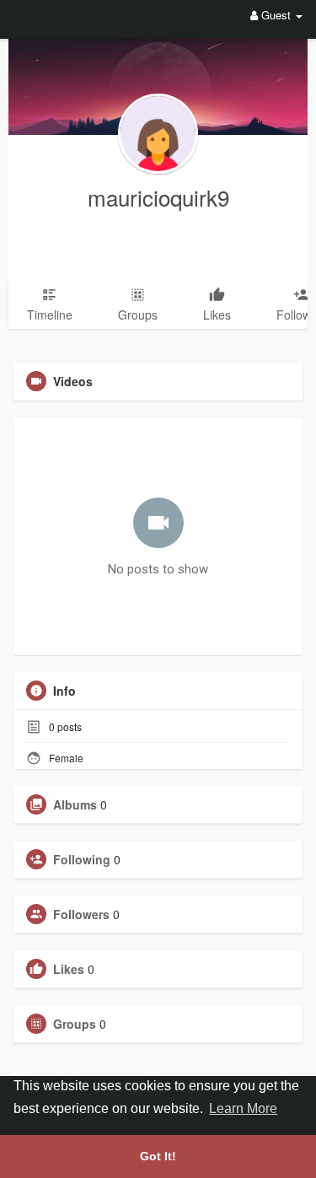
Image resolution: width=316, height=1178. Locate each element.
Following (81, 859)
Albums (75, 804)
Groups (74, 1023)
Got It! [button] (158, 1156)
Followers (81, 914)
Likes (68, 969)
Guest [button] (276, 15)
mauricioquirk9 (158, 196)
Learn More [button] (243, 1108)
